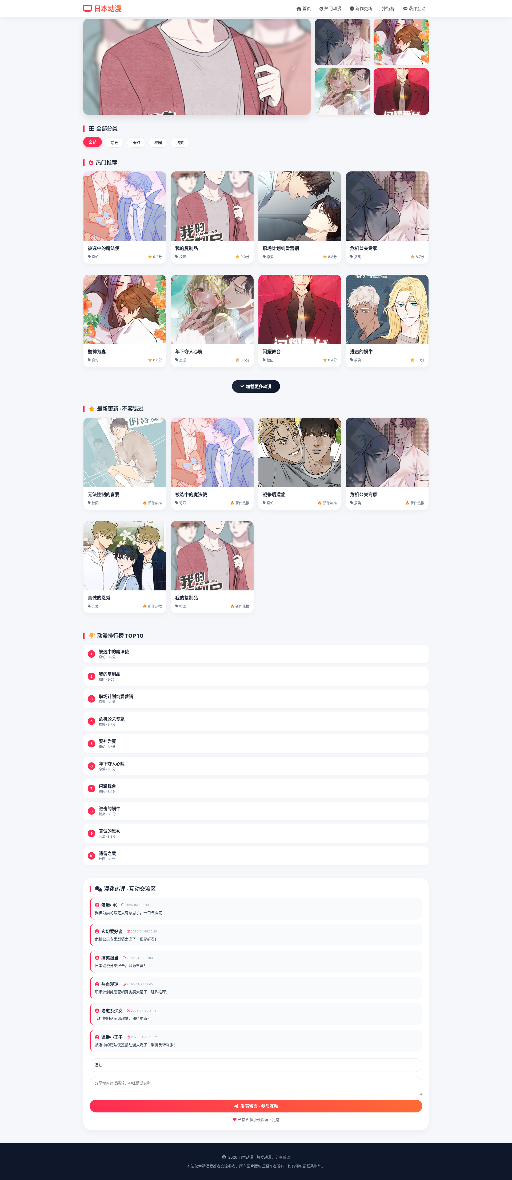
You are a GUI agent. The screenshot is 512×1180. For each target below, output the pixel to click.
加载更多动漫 (258, 386)
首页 (306, 8)
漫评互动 (417, 8)
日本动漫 (107, 9)
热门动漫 (332, 8)
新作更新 (363, 8)
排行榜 (388, 8)
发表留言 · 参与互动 (259, 1106)
